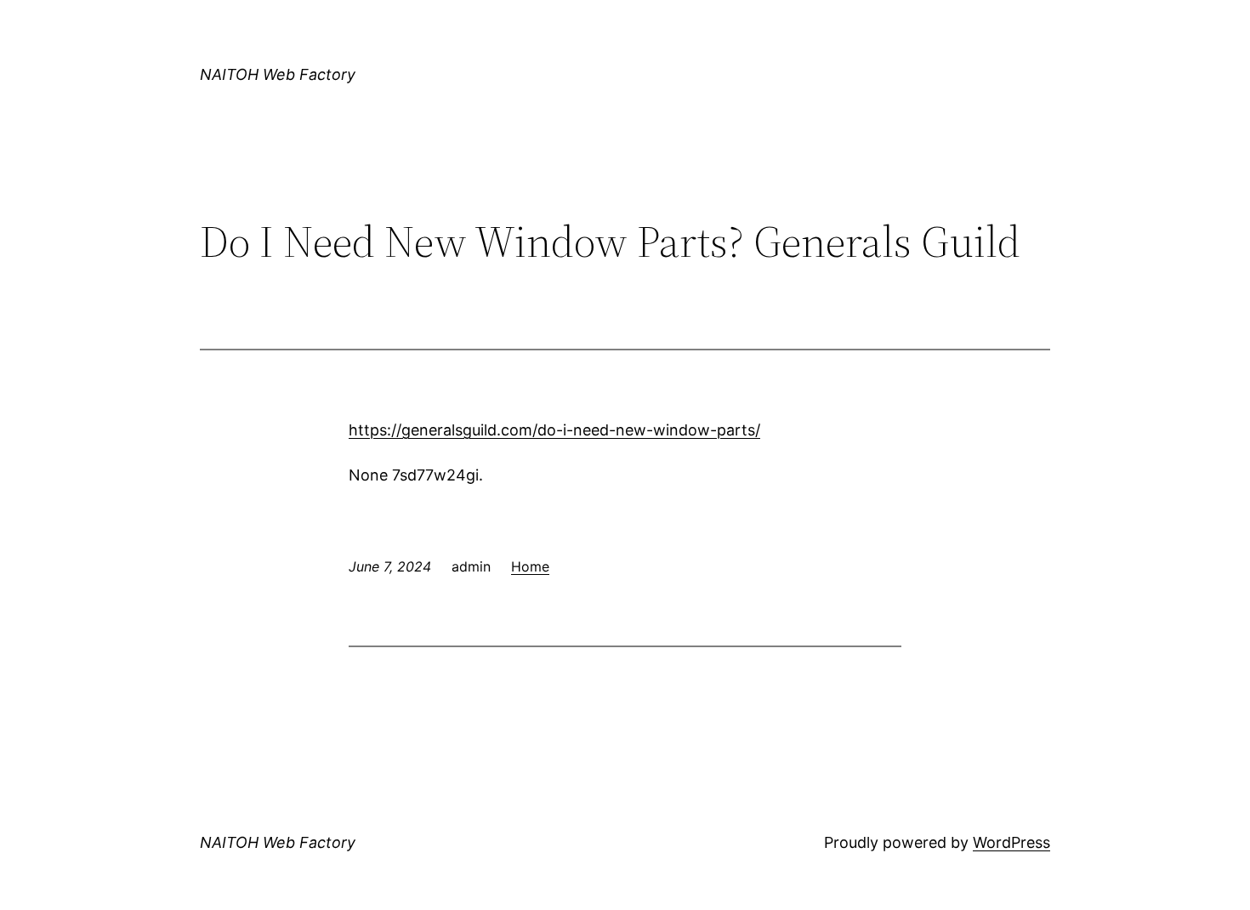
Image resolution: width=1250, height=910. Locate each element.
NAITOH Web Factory (277, 74)
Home (530, 566)
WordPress (1011, 842)
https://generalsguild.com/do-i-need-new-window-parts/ (554, 430)
